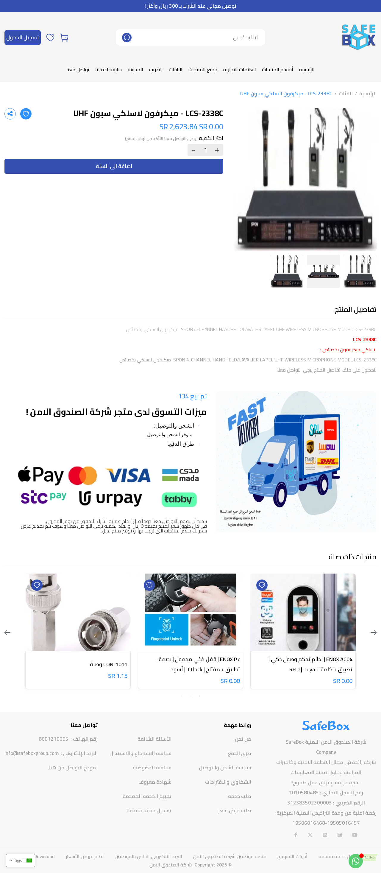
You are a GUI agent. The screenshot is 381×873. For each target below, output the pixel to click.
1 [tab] (199, 696)
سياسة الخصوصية (152, 767)
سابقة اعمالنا (108, 69)
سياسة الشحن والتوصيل (225, 767)
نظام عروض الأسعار (85, 856)
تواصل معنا (77, 69)
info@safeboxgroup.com (31, 753)
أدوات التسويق (292, 856)
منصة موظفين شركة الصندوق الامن (229, 856)
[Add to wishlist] (26, 113)
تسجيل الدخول (22, 37)
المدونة (135, 69)
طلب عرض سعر (234, 810)
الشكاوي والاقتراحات (228, 782)
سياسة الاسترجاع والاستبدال (140, 753)
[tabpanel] (303, 633)
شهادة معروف (154, 782)
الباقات (175, 69)
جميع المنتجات (202, 69)
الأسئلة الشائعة (154, 739)
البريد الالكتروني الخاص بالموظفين (148, 856)
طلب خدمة (239, 796)
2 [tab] (190, 696)
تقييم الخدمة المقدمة (147, 796)
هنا (52, 767)
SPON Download (38, 856)
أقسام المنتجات (277, 69)
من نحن (243, 739)
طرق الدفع (239, 753)
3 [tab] (182, 696)
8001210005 (53, 739)
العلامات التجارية (239, 69)
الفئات (346, 93)
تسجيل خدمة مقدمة (149, 810)
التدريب (156, 69)
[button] (20, 860)
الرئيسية (307, 69)
